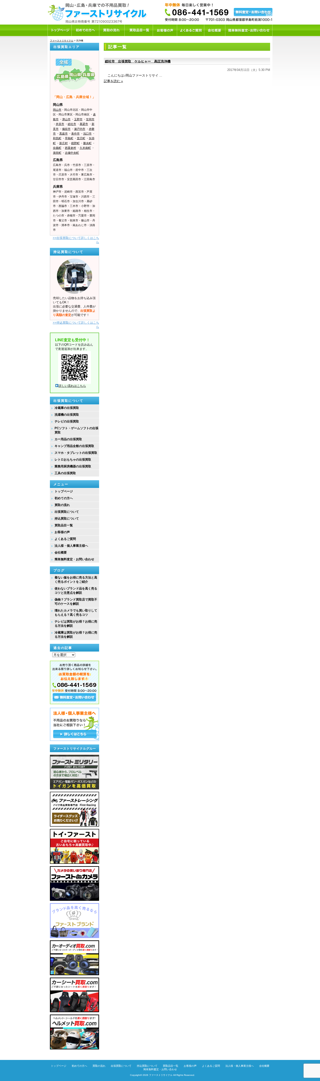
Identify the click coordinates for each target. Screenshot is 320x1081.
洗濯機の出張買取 (67, 414)
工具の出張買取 (65, 473)
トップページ (64, 491)
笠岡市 (90, 119)
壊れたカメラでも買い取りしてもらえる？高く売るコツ (76, 612)
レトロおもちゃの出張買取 (73, 459)
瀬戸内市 (79, 129)
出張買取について (67, 511)
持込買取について (67, 518)
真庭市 (63, 133)
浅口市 (87, 133)
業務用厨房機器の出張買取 (73, 466)
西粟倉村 (70, 148)
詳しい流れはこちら (72, 386)
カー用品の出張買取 (68, 439)
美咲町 (57, 152)
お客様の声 (62, 532)
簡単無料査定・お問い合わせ (74, 559)
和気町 (57, 138)
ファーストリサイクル (160, 1075)
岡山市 (57, 109)
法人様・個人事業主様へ (71, 545)
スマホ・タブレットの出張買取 (76, 452)
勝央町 (87, 143)
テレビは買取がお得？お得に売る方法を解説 (76, 623)
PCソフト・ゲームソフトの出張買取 (76, 430)
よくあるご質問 (65, 539)
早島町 (69, 138)
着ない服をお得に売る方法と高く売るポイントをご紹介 (76, 579)
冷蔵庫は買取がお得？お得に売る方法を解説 (76, 634)
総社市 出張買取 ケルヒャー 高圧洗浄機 (138, 61)
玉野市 (78, 119)
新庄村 (63, 143)
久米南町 (85, 148)
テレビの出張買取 (67, 421)
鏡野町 (75, 143)
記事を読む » (113, 81)
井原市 (60, 124)
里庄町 (81, 138)
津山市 (66, 119)
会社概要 (61, 552)
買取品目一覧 (64, 525)
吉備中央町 (72, 152)
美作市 (75, 133)
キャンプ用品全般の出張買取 (74, 446)
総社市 (72, 124)
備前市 (66, 129)
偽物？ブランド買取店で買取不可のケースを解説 (76, 601)
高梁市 (84, 124)
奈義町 (57, 148)
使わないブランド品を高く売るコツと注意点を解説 (76, 590)
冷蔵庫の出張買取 (67, 408)
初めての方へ (64, 498)
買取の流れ (62, 505)
